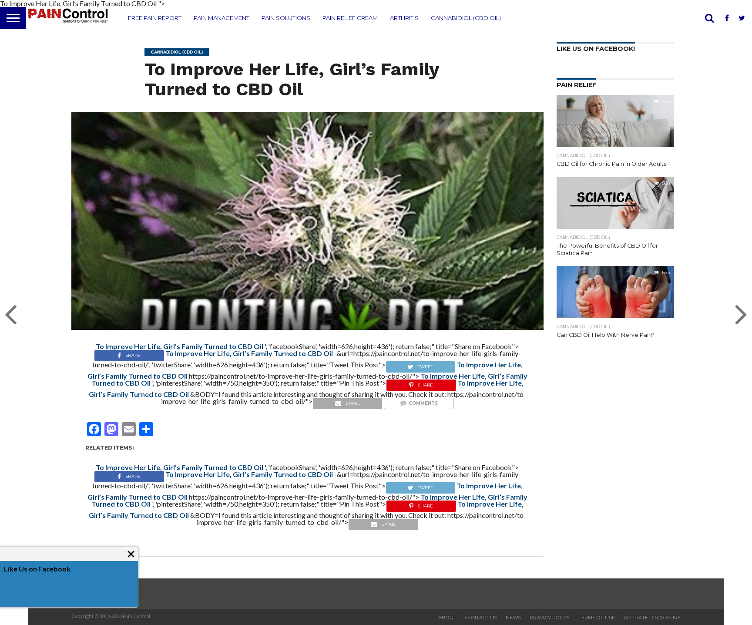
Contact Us (481, 618)
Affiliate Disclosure (652, 618)
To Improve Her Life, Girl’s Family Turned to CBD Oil (291, 79)
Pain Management (221, 17)
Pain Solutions (286, 17)
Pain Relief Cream (350, 17)
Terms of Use (596, 618)
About (447, 618)
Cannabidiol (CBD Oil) (466, 17)
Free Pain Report (154, 17)
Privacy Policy (550, 618)
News (513, 618)
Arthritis (404, 17)
